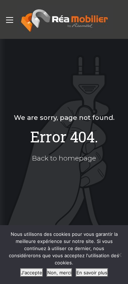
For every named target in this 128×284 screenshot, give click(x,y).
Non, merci (59, 272)
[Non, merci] (119, 254)
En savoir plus (91, 272)
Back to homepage (64, 158)
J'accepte (31, 272)
